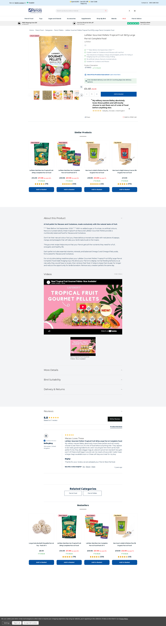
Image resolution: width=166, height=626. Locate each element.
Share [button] (93, 467)
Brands (114, 18)
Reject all (17, 623)
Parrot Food (29, 18)
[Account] (130, 11)
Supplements (86, 18)
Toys (40, 18)
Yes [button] (84, 467)
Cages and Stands (54, 18)
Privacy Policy (123, 619)
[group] (83, 453)
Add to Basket (41, 562)
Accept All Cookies (30, 623)
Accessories (71, 18)
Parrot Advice (136, 18)
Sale (124, 18)
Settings (7, 623)
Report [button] (88, 467)
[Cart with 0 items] (135, 11)
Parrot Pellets (92, 493)
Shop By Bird (101, 18)
